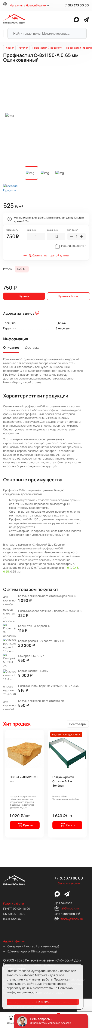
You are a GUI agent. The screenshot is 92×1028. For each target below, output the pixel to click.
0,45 (75, 568)
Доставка (32, 347)
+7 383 (76, 5)
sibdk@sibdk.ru (71, 919)
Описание (11, 347)
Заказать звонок (69, 883)
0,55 (6, 571)
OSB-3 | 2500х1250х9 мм (23, 779)
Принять (42, 1002)
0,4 (69, 568)
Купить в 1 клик (68, 296)
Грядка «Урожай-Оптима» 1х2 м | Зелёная (63, 781)
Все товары (77, 724)
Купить (24, 296)
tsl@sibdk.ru (69, 908)
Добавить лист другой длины (49, 255)
